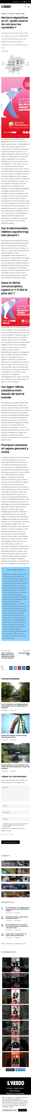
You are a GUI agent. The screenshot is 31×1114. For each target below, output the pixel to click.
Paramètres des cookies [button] (9, 1110)
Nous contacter (15, 1091)
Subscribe (21, 1069)
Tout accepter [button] (22, 1110)
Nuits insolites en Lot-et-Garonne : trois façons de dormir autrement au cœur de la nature (15, 766)
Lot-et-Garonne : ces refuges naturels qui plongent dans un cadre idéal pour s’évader (14, 706)
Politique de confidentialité (15, 1093)
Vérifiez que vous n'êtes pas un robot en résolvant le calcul (13, 829)
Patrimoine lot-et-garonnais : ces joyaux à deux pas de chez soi (16, 934)
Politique (18, 13)
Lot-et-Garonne (11, 13)
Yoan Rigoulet (4, 710)
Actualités (3, 13)
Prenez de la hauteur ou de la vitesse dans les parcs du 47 (14, 736)
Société (23, 13)
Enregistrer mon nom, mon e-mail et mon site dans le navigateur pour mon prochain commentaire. (15, 825)
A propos (10, 1088)
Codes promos (19, 1088)
